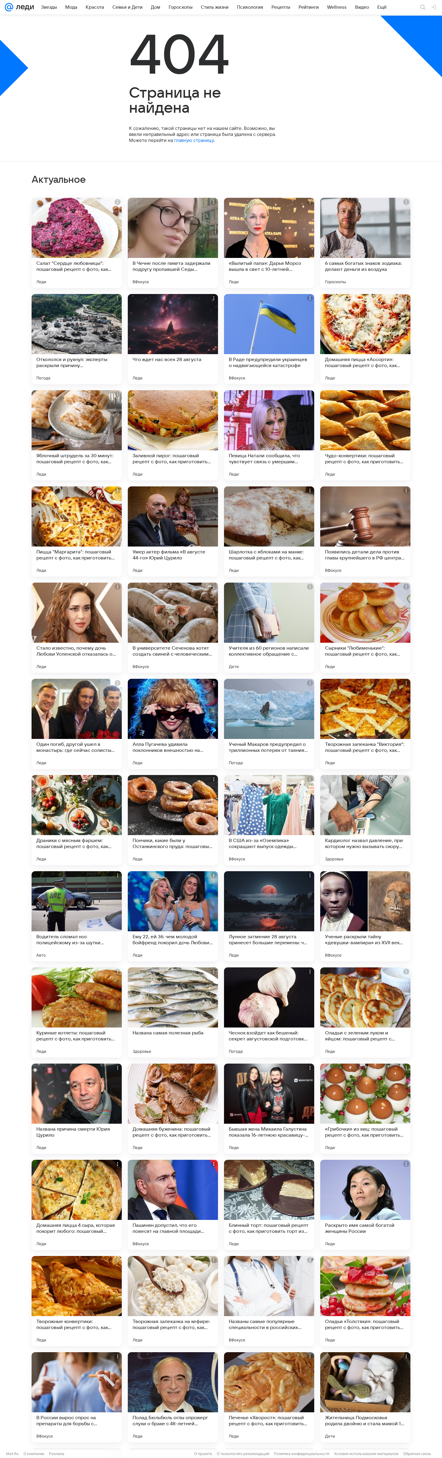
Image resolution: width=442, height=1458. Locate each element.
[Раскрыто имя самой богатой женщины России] (365, 1205)
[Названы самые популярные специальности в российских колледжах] (269, 1301)
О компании (33, 1453)
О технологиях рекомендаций (243, 1453)
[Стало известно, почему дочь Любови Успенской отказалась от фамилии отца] (77, 628)
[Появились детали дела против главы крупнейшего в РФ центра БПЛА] (365, 531)
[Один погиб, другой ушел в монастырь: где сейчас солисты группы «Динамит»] (77, 724)
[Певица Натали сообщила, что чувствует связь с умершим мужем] (269, 435)
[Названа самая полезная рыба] (173, 1012)
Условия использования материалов (366, 1453)
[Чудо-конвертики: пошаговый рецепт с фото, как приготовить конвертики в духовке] (365, 435)
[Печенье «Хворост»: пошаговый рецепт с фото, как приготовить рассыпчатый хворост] (269, 1397)
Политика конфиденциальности (301, 1453)
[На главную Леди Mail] (23, 7)
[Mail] (9, 7)
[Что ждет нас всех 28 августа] (173, 339)
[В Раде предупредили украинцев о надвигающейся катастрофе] (269, 339)
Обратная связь (417, 1453)
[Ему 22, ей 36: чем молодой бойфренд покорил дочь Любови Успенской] (173, 916)
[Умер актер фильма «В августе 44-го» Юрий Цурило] (173, 531)
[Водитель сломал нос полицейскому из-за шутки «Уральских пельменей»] (77, 916)
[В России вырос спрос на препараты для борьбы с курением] (77, 1397)
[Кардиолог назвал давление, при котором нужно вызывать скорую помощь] (365, 820)
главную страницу (194, 140)
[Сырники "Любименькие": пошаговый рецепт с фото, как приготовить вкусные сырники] (365, 628)
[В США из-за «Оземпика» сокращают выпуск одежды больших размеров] (269, 820)
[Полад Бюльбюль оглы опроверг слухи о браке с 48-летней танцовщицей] (173, 1397)
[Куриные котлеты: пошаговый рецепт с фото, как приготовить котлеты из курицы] (77, 1012)
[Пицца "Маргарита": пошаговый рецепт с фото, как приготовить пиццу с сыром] (77, 531)
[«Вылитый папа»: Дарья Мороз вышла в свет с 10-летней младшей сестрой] (269, 243)
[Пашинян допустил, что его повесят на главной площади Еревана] (173, 1205)
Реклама (56, 1453)
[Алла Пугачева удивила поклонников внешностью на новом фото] (173, 724)
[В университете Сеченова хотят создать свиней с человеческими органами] (173, 628)
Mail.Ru (12, 1453)
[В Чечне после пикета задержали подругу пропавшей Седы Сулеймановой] (173, 243)
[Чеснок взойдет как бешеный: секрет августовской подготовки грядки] (269, 1012)
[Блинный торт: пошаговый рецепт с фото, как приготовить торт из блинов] (269, 1205)
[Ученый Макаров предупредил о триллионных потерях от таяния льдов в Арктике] (269, 724)
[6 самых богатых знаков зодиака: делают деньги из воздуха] (365, 243)
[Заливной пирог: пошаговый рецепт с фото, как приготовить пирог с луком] (173, 435)
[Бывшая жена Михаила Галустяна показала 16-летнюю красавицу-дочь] (269, 1109)
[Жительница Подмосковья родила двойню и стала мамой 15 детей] (365, 1397)
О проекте (203, 1453)
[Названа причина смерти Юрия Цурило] (77, 1109)
